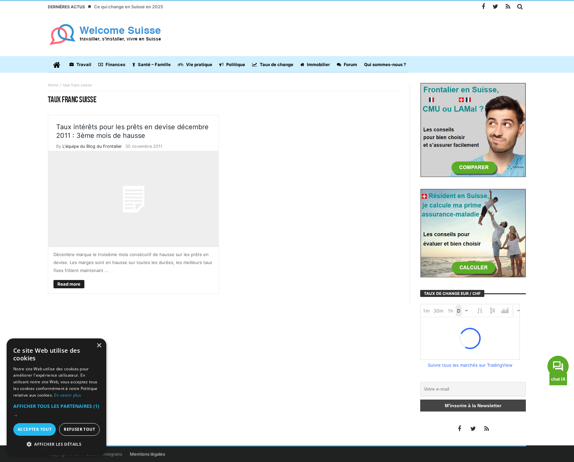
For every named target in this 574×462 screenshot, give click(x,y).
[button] (56, 410)
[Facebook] (483, 7)
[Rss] (508, 7)
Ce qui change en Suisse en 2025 (128, 6)
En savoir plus (67, 395)
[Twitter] (495, 7)
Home (53, 85)
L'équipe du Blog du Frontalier (92, 146)
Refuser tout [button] (79, 429)
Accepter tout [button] (34, 429)
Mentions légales (147, 454)
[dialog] (56, 396)
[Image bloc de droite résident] (473, 232)
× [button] (98, 345)
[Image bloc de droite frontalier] (473, 129)
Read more (68, 284)
